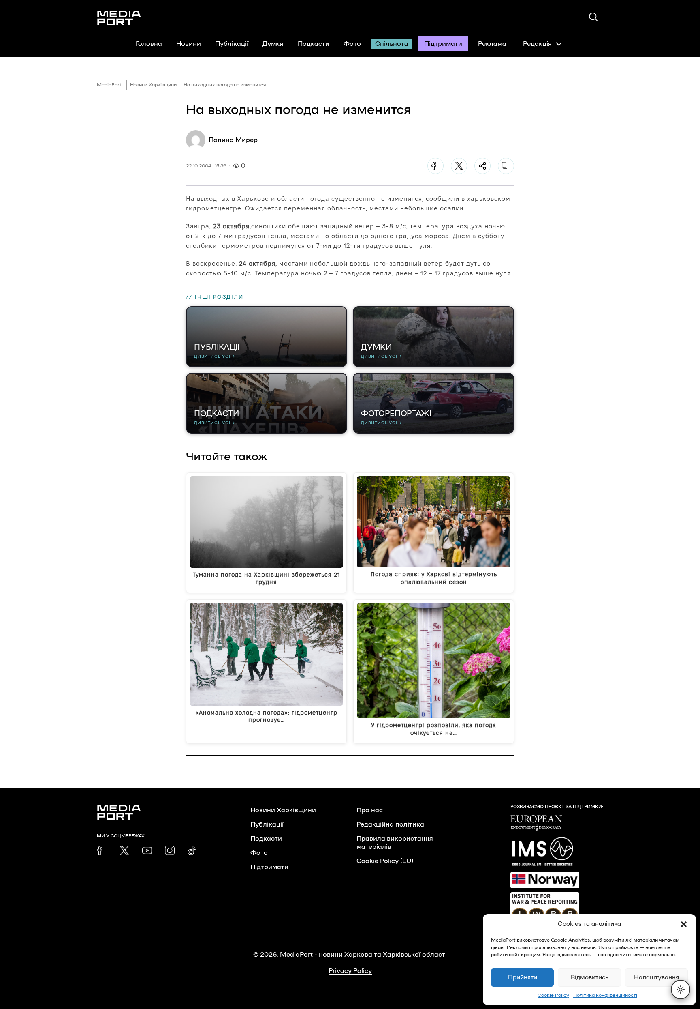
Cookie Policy (553, 995)
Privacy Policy (350, 971)
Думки (273, 44)
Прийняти (522, 978)
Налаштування (656, 978)
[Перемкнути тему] (680, 989)
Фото (352, 44)
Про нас (369, 810)
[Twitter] (459, 166)
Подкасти (313, 44)
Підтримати (443, 44)
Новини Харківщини (153, 84)
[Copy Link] (506, 166)
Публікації (231, 44)
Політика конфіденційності (605, 995)
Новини (188, 44)
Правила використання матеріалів (394, 842)
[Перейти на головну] (119, 18)
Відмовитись (589, 978)
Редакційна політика (390, 824)
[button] (684, 924)
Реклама (492, 44)
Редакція (537, 44)
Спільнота (391, 44)
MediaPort (109, 84)
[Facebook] (435, 166)
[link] (101, 850)
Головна (149, 44)
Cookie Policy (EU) (384, 861)
